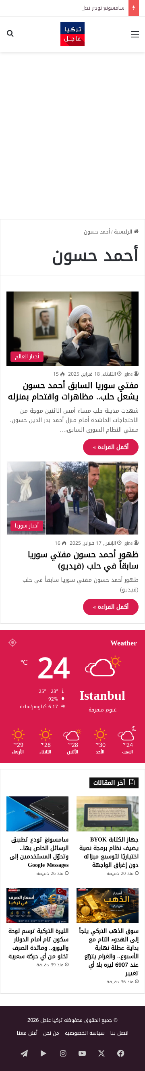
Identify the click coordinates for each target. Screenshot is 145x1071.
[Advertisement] (72, 132)
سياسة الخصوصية (85, 1033)
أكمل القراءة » (110, 447)
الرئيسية (124, 232)
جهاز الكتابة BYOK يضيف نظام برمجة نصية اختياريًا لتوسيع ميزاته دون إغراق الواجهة (109, 852)
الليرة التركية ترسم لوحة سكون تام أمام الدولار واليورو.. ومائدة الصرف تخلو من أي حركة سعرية (38, 944)
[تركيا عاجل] (72, 34)
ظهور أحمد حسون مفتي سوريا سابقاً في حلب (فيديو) (83, 560)
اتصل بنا (119, 1033)
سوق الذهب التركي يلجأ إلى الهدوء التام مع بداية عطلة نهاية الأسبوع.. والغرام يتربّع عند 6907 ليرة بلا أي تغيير (109, 952)
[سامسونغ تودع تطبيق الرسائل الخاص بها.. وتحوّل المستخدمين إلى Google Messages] (37, 813)
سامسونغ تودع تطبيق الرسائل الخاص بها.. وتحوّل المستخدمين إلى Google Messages (39, 852)
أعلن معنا (27, 1033)
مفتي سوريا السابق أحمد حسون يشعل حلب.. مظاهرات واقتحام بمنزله (73, 391)
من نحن (51, 1033)
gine (128, 374)
